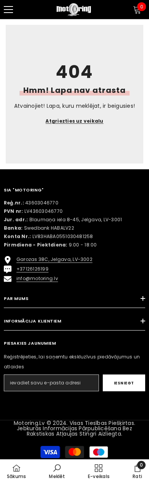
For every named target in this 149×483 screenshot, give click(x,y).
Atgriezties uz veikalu (74, 121)
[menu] (8, 9)
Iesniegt (124, 383)
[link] (56, 471)
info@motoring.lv (37, 278)
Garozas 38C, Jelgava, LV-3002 (54, 259)
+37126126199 (32, 269)
